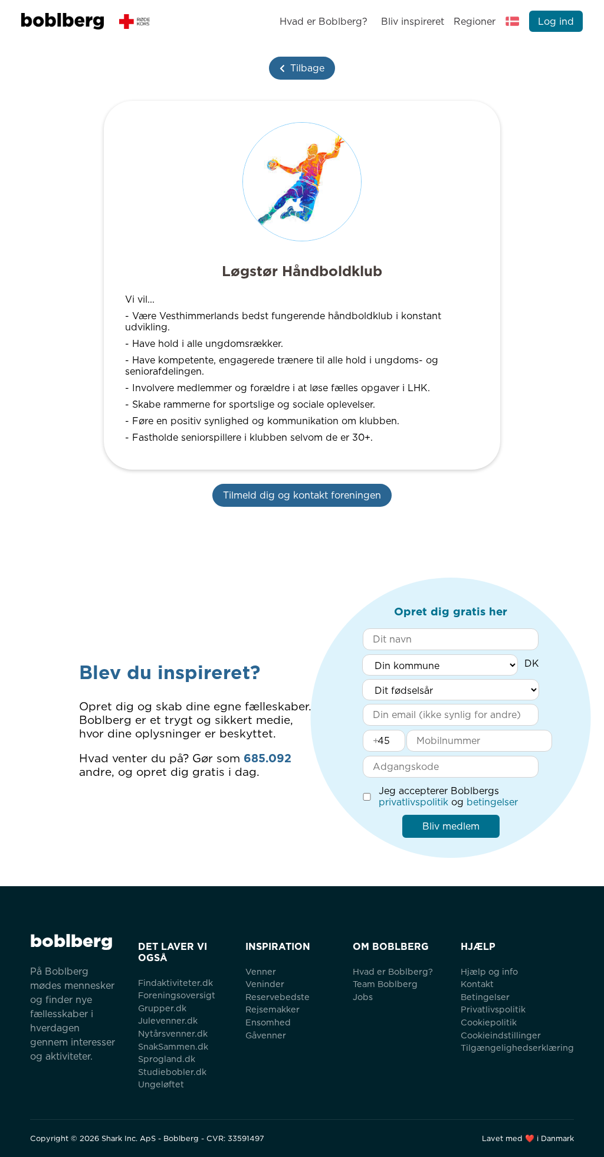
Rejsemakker (272, 1009)
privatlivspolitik (413, 802)
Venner (260, 971)
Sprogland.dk (166, 1059)
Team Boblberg (385, 984)
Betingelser (485, 997)
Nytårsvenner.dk (173, 1033)
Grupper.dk (162, 1008)
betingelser (492, 802)
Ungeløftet (161, 1084)
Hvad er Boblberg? (323, 21)
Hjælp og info (489, 971)
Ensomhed (268, 1022)
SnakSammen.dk (173, 1046)
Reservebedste (277, 997)
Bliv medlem (451, 826)
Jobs (363, 997)
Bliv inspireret (412, 21)
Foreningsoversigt (176, 995)
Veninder (264, 984)
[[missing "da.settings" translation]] (512, 21)
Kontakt (477, 984)
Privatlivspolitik (493, 1009)
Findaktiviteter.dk (175, 983)
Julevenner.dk (168, 1020)
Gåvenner (265, 1035)
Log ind (556, 21)
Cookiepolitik (489, 1022)
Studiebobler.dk (172, 1072)
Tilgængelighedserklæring (517, 1048)
